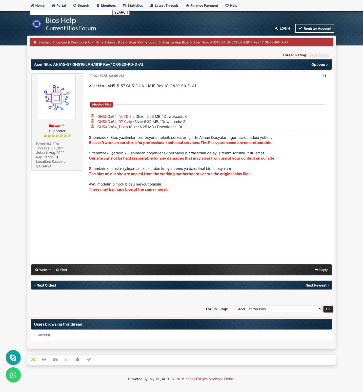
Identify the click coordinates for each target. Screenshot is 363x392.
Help (233, 5)
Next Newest (315, 285)
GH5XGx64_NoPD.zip (116, 116)
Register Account (317, 28)
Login (284, 28)
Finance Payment (204, 5)
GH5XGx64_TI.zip (112, 126)
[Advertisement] (207, 228)
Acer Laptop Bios (175, 42)
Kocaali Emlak (223, 379)
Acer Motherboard (143, 42)
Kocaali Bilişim (196, 379)
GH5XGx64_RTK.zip (114, 121)
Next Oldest (46, 285)
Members (108, 5)
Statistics (135, 5)
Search (83, 5)
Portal (61, 5)
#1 (324, 76)
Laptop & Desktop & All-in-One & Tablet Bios (90, 42)
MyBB (154, 379)
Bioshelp (45, 42)
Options (318, 64)
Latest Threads (166, 5)
